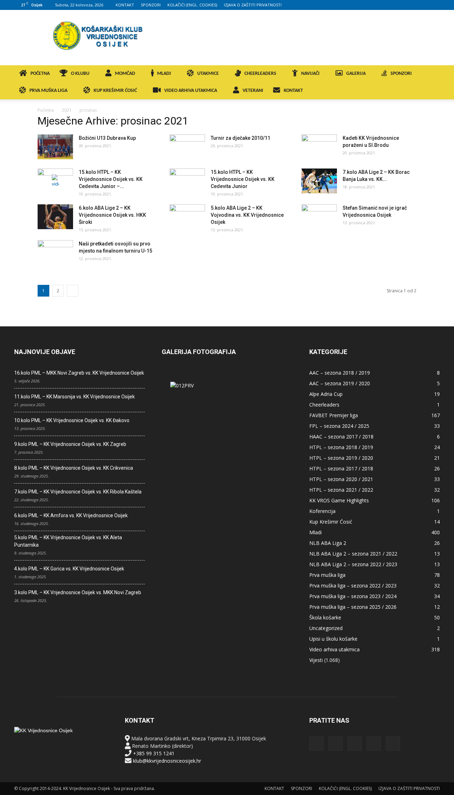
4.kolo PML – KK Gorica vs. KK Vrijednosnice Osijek (69, 569)
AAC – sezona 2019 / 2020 (339, 383)
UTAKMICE (208, 73)
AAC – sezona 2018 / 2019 (339, 372)
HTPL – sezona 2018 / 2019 (341, 447)
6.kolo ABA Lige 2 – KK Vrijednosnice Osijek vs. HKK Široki (112, 215)
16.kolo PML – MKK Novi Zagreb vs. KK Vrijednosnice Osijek (79, 373)
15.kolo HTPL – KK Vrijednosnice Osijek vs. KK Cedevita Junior (243, 179)
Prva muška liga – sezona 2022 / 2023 (353, 585)
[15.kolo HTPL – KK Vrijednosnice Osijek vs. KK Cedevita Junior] (187, 181)
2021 (67, 110)
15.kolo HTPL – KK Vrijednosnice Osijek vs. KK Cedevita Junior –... (111, 179)
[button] (431, 74)
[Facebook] (387, 5)
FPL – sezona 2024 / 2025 (339, 426)
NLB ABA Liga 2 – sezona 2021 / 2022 (353, 553)
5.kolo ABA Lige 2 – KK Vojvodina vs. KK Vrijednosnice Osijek (247, 215)
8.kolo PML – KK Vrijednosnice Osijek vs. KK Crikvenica (73, 468)
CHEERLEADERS (260, 73)
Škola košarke (325, 617)
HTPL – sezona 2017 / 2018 (341, 468)
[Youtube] (434, 5)
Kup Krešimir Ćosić (330, 521)
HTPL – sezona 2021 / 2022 (341, 489)
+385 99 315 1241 (154, 753)
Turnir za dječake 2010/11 (240, 138)
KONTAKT (125, 4)
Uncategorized (326, 628)
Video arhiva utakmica (334, 649)
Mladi (315, 532)
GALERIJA (356, 73)
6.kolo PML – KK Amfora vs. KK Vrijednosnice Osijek (71, 515)
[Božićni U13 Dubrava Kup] (55, 146)
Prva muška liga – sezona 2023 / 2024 (353, 596)
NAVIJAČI (310, 73)
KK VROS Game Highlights (339, 500)
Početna (46, 110)
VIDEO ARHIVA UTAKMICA (190, 90)
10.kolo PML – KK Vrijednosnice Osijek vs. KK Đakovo (71, 420)
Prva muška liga (327, 575)
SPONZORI (151, 4)
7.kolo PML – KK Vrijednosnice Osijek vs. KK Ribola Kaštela (78, 492)
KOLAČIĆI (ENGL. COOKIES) (192, 4)
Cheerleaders (324, 404)
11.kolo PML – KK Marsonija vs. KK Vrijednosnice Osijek (74, 396)
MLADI (164, 73)
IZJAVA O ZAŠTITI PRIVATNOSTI (253, 4)
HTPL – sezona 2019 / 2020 (341, 457)
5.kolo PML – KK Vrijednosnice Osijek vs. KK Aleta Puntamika (68, 541)
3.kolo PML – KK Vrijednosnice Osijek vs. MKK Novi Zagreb (77, 592)
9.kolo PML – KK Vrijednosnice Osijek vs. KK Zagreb (70, 444)
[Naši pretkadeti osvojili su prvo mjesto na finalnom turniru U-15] (55, 252)
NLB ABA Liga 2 (327, 543)
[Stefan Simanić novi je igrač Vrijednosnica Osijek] (319, 216)
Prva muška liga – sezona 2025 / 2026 (353, 606)
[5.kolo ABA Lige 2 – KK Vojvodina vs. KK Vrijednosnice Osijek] (187, 216)
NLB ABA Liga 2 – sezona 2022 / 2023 (353, 564)
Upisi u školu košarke (333, 638)
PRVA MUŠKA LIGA (48, 90)
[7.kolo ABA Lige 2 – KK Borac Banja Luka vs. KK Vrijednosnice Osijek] (319, 181)
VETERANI (253, 90)
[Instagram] (399, 5)
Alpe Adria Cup (326, 394)
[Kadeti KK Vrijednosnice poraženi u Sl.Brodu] (319, 146)
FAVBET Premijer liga (333, 415)
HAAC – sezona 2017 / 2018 (341, 436)
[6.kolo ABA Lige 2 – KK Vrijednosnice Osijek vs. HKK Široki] (55, 216)
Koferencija (322, 511)
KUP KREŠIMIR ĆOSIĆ (115, 90)
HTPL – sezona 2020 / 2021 (341, 479)
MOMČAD (125, 73)
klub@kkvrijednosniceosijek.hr (167, 760)
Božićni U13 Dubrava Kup (107, 138)
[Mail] (411, 5)
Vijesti (316, 660)
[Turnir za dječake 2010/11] (187, 146)
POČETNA (40, 73)
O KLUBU (80, 73)
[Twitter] (422, 5)
